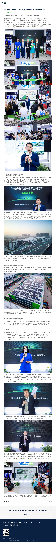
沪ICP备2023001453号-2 (30, 540)
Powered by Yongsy (16, 538)
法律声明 (9, 538)
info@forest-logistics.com (14, 522)
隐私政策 (4, 538)
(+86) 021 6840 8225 (35, 522)
